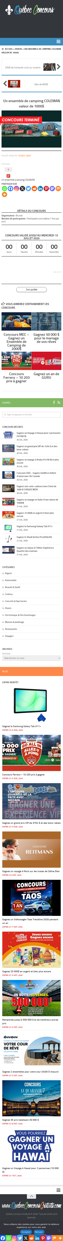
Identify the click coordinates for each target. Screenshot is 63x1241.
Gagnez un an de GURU (46, 376)
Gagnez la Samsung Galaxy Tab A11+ (35, 526)
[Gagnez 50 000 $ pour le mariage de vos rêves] (46, 321)
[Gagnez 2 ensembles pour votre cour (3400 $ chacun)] (31, 1050)
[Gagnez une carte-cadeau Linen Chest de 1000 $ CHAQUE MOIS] (8, 488)
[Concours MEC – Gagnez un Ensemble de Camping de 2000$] (16, 321)
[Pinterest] (46, 188)
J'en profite (31, 289)
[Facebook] (10, 188)
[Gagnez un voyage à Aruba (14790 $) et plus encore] (8, 461)
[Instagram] (16, 188)
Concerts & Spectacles (16, 601)
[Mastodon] (52, 188)
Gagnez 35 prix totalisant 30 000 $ (20, 1119)
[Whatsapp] (4, 188)
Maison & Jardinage (14, 622)
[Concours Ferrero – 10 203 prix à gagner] (16, 361)
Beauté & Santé (12, 587)
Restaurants (11, 629)
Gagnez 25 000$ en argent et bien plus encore (26, 971)
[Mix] (58, 188)
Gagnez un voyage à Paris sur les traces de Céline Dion (31, 871)
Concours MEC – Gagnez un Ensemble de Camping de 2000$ (16, 341)
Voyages (9, 636)
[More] (4, 194)
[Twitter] (28, 188)
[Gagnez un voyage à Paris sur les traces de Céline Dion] (31, 849)
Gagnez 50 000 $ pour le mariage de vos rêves (46, 338)
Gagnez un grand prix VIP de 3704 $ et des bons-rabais (31, 822)
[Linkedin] (40, 188)
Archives (6, 653)
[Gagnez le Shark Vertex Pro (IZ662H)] (8, 539)
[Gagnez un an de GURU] (46, 361)
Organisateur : (8, 215)
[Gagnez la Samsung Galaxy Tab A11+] (8, 528)
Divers (18, 49)
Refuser (39, 1232)
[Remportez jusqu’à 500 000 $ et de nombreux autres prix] (31, 998)
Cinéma (9, 594)
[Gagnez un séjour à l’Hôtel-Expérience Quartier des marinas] (8, 550)
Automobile (11, 580)
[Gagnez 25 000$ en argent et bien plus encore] (8, 515)
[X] (22, 188)
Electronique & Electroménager (20, 615)
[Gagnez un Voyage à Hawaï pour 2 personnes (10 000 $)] (8, 435)
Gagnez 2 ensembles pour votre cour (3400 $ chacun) (30, 1071)
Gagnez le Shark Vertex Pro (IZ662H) (34, 537)
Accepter (26, 1232)
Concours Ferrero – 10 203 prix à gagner (16, 377)
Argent (8, 573)
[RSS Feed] (59, 402)
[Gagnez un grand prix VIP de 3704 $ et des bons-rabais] (8, 448)
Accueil (9, 49)
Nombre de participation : (14, 218)
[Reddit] (34, 188)
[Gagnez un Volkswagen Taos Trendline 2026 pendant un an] (31, 898)
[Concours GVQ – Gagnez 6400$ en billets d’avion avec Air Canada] (8, 475)
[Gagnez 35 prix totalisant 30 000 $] (31, 1098)
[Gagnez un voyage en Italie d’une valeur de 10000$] (8, 501)
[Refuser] (59, 1230)
